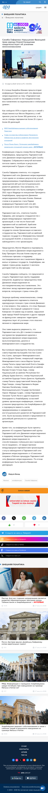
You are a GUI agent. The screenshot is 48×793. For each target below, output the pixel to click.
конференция (17, 480)
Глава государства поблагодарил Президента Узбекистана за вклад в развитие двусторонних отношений (21, 137)
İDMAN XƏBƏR (24, 491)
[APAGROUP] (24, 772)
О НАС (24, 746)
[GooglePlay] (16, 778)
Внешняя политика (14, 18)
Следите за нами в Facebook (16, 550)
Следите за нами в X (13, 556)
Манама (6, 480)
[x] (20, 760)
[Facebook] (13, 760)
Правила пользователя (11, 786)
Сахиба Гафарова (31, 480)
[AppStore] (31, 778)
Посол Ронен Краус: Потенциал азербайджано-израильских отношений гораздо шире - (23, 145)
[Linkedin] (31, 760)
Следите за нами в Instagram (16, 539)
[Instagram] (17, 760)
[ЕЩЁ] (44, 7)
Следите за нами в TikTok (15, 545)
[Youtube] (24, 760)
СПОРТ (39, 8)
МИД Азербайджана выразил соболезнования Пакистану (21, 129)
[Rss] (34, 760)
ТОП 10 (24, 755)
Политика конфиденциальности (33, 786)
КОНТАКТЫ (24, 749)
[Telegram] (27, 760)
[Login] (45, 2)
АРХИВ (24, 752)
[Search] (40, 2)
